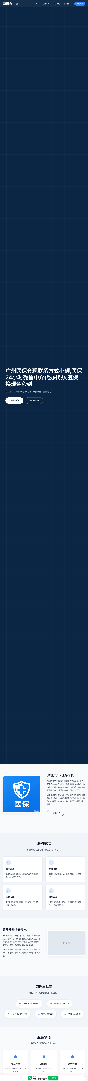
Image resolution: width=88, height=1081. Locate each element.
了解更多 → (55, 813)
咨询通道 (80, 4)
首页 (37, 4)
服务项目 (46, 4)
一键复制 (53, 1078)
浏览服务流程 (34, 400)
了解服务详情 (14, 400)
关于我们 (56, 4)
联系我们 (67, 4)
